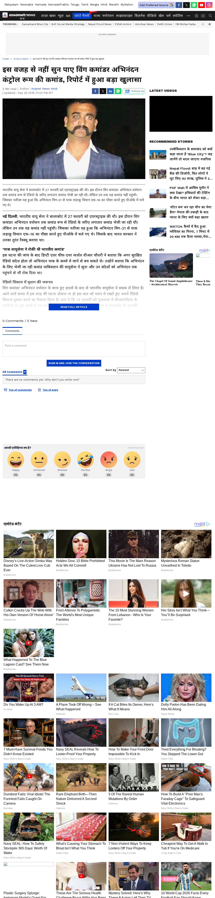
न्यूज (61, 16)
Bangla (94, 4)
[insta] (209, 5)
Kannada (40, 4)
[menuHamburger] (203, 16)
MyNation (127, 4)
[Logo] (20, 16)
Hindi (104, 4)
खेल (161, 16)
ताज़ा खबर (48, 16)
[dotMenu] (188, 15)
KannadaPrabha (58, 4)
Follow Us (138, 91)
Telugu (74, 4)
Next (209, 24)
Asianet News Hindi (44, 88)
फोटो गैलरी (82, 16)
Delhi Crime (164, 24)
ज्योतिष (178, 16)
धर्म (168, 16)
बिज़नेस (140, 16)
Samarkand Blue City (35, 24)
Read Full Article (73, 307)
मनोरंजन (108, 16)
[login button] (197, 16)
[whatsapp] (194, 5)
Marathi (114, 4)
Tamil (84, 4)
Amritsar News (144, 24)
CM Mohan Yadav (186, 24)
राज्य (97, 16)
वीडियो (151, 16)
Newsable (26, 4)
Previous (203, 24)
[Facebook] (179, 5)
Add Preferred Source (153, 5)
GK (68, 16)
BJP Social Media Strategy (68, 24)
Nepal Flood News (99, 24)
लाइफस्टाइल (124, 16)
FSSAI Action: (123, 24)
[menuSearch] (210, 15)
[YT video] (201, 5)
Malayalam (11, 4)
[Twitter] (186, 5)
